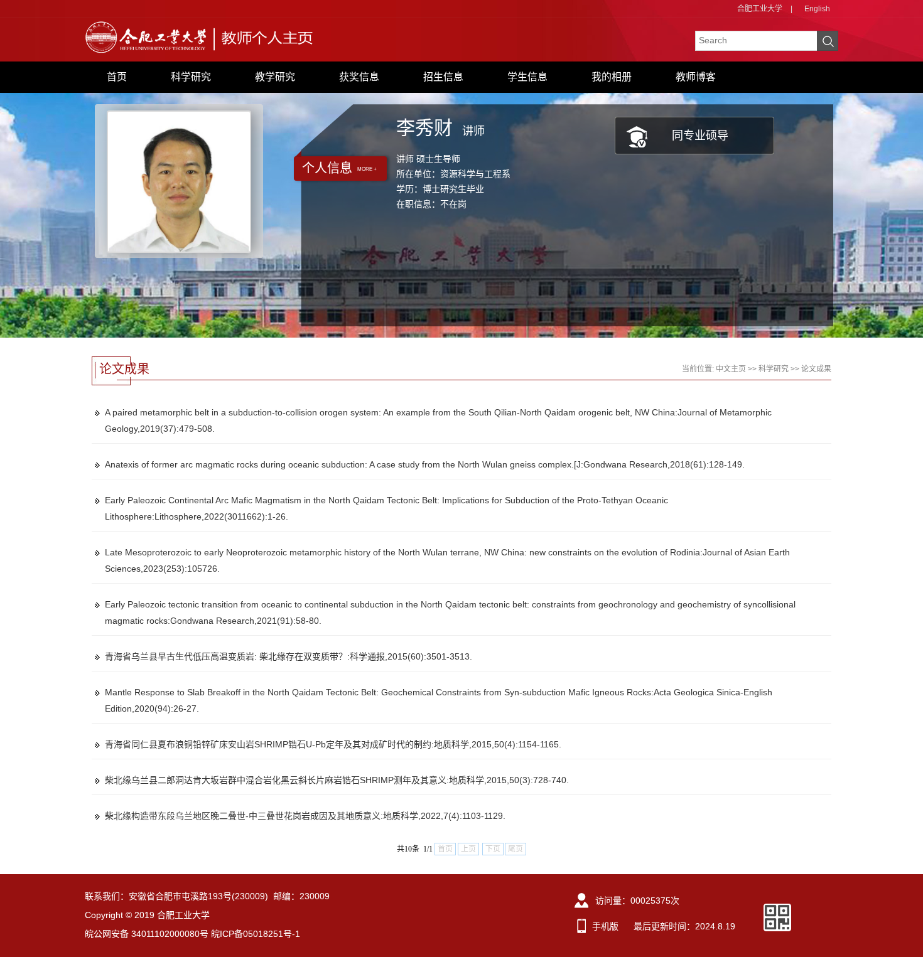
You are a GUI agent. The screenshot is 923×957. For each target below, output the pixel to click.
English (817, 8)
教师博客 (696, 77)
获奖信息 (359, 77)
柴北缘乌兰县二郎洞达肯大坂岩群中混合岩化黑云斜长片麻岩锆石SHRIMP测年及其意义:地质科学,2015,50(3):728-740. (337, 780)
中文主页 (731, 369)
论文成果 (816, 369)
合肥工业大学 (759, 8)
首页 (117, 77)
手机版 (605, 926)
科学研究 (191, 77)
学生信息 (527, 77)
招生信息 (443, 77)
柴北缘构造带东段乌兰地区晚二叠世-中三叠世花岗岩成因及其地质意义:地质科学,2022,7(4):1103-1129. (305, 816)
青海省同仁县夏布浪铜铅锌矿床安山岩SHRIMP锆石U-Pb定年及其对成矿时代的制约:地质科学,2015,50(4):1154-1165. (333, 744)
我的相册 (611, 77)
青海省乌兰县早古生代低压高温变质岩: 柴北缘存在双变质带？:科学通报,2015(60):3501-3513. (288, 656)
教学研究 (275, 77)
